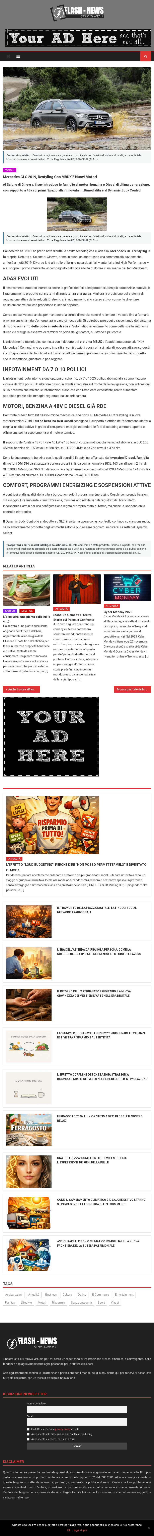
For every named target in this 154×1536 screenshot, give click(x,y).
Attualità (61, 608)
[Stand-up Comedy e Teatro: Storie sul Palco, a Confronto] (77, 589)
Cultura (67, 1294)
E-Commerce (100, 1294)
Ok (69, 1530)
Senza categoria (81, 1302)
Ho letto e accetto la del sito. (55, 1429)
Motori (9, 170)
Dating (82, 1294)
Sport (101, 1302)
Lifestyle (27, 610)
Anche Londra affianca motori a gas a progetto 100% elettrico (24, 689)
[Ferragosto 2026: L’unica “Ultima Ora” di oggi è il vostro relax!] (29, 1130)
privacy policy (63, 1429)
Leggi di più (80, 1530)
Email (30, 1416)
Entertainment (124, 1294)
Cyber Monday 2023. (118, 612)
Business (51, 1294)
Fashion (10, 610)
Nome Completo (36, 1403)
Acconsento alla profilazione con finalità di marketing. (62, 1434)
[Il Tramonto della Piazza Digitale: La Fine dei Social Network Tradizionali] (29, 921)
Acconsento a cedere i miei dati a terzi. (53, 1439)
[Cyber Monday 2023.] (127, 587)
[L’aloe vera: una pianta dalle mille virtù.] (27, 590)
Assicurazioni (13, 1294)
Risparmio (58, 1302)
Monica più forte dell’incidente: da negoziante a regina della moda (134, 689)
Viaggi (115, 1302)
